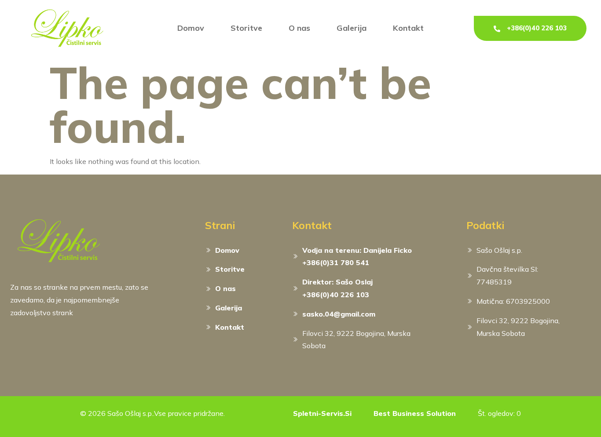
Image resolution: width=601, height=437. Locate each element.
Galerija (351, 28)
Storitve (246, 28)
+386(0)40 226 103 (537, 28)
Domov (190, 28)
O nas (299, 28)
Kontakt (408, 28)
